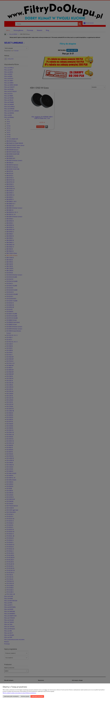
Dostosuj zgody (25, 696)
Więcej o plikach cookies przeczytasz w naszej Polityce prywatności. (19, 693)
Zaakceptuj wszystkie (37, 696)
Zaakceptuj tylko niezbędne (11, 696)
